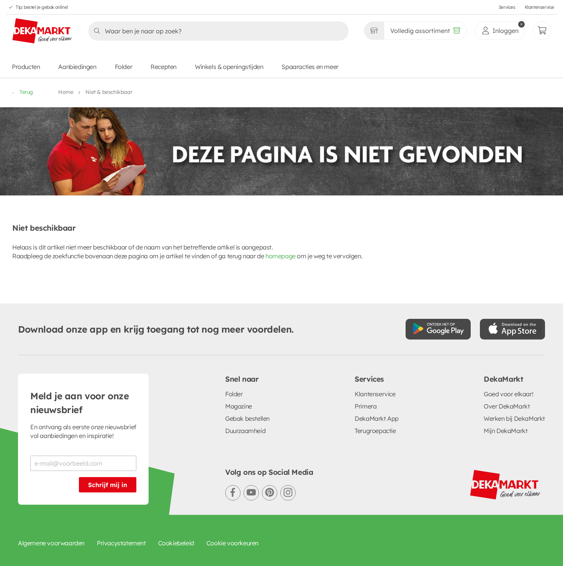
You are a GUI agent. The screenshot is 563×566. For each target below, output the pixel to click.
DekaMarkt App (377, 418)
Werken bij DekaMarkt (514, 418)
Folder (124, 67)
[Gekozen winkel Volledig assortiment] (374, 30)
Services (507, 7)
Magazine (238, 406)
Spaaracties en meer (310, 67)
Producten (26, 67)
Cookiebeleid (176, 543)
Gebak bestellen (247, 418)
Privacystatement (121, 543)
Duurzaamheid (245, 431)
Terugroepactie (375, 431)
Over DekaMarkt (507, 406)
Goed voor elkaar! (508, 394)
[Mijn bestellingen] (542, 30)
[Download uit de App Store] (512, 329)
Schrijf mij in (107, 485)
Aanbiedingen (77, 67)
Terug (26, 92)
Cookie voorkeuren (232, 543)
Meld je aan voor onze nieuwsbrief (79, 402)
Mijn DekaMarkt (505, 431)
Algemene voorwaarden (51, 543)
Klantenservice (539, 7)
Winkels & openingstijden (229, 67)
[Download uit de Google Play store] (438, 329)
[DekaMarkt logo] (42, 31)
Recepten (164, 67)
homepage (280, 256)
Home (65, 92)
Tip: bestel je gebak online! (42, 7)
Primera (365, 406)
